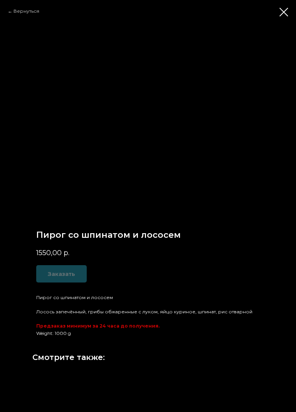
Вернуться (26, 11)
